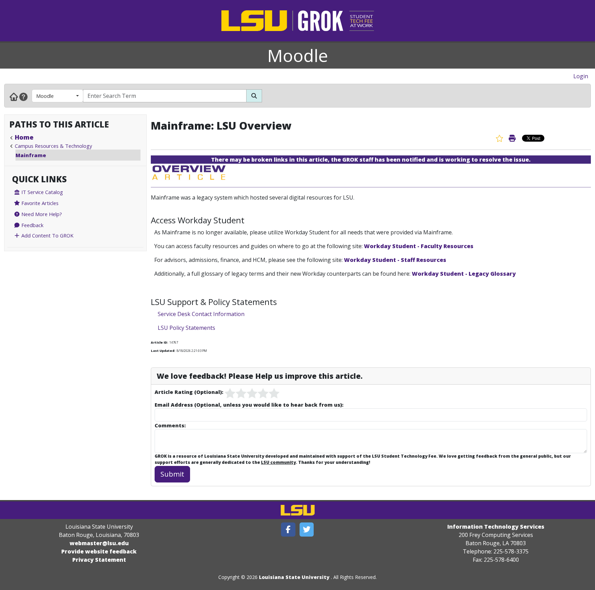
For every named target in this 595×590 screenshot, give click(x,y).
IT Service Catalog (41, 192)
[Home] (14, 96)
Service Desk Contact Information (201, 314)
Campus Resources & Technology (53, 145)
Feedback (31, 225)
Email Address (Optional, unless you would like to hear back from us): (249, 404)
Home (24, 137)
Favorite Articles (39, 203)
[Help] (23, 96)
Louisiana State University (294, 577)
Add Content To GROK (46, 235)
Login (580, 76)
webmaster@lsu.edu (99, 543)
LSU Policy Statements (186, 328)
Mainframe (30, 155)
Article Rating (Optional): (189, 391)
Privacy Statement (99, 559)
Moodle (297, 55)
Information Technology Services (495, 526)
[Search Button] (254, 95)
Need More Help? (41, 214)
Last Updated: (163, 350)
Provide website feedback (99, 551)
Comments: (170, 425)
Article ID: (159, 342)
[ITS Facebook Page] (288, 529)
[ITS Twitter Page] (307, 529)
